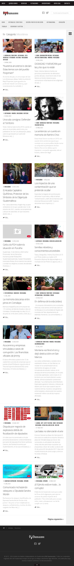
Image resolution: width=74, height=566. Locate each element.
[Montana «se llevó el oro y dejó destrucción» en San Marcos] (49, 332)
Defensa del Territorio (15, 22)
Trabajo (4, 26)
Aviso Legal (57, 3)
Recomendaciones (39, 344)
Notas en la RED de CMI (55, 241)
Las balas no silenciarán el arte (49, 431)
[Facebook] (43, 12)
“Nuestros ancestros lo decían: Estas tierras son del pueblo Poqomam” (17, 69)
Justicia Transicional (41, 57)
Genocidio (16, 293)
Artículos (39, 241)
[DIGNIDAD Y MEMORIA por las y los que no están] (49, 46)
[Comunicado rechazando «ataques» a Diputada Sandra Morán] (17, 471)
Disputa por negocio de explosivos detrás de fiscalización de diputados (15, 430)
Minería (14, 113)
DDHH (3, 22)
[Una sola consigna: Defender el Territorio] (17, 103)
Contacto (67, 3)
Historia (18, 57)
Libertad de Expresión (10, 481)
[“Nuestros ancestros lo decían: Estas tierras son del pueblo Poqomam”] (17, 46)
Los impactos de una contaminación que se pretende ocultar (45, 187)
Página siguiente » (55, 519)
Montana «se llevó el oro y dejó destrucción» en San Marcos (47, 353)
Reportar (24, 3)
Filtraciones (34, 3)
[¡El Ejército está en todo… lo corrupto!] (49, 471)
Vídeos (52, 295)
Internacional (51, 22)
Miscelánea (25, 57)
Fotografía (12, 57)
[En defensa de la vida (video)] (49, 283)
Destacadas (21, 55)
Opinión (26, 481)
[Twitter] (47, 12)
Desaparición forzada (46, 55)
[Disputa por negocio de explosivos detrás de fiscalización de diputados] (17, 413)
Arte (42, 423)
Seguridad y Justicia (16, 26)
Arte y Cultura (48, 423)
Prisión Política (39, 125)
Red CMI (57, 425)
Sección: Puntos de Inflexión (34, 22)
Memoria (50, 57)
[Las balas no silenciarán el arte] (49, 413)
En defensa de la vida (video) (48, 301)
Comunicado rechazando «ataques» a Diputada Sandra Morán (17, 491)
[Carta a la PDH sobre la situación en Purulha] (17, 231)
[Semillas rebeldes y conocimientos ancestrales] (49, 231)
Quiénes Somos (13, 3)
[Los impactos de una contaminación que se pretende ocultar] (49, 170)
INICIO (3, 3)
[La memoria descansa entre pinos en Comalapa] (17, 283)
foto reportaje (9, 293)
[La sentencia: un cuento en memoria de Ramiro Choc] (49, 108)
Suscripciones (46, 3)
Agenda (38, 423)
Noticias (5, 59)
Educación (62, 22)
